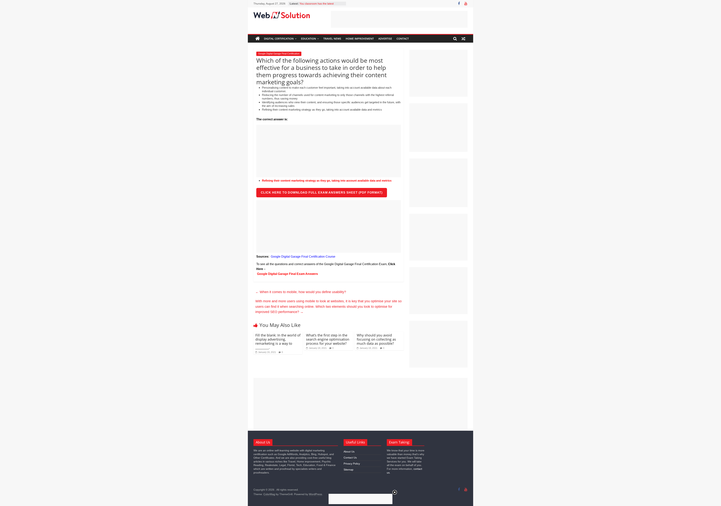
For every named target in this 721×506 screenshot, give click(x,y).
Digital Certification (279, 38)
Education (308, 38)
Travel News (332, 38)
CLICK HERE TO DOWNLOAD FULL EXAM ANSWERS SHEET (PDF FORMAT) (321, 192)
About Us (349, 451)
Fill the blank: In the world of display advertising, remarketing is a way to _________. (277, 341)
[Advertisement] (399, 19)
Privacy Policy (352, 463)
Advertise (385, 38)
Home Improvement (360, 38)
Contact (403, 38)
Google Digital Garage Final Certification (278, 53)
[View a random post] (463, 39)
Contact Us (350, 457)
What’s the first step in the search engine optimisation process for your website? (327, 339)
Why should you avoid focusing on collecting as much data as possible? (376, 339)
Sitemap (348, 469)
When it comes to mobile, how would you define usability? (300, 292)
